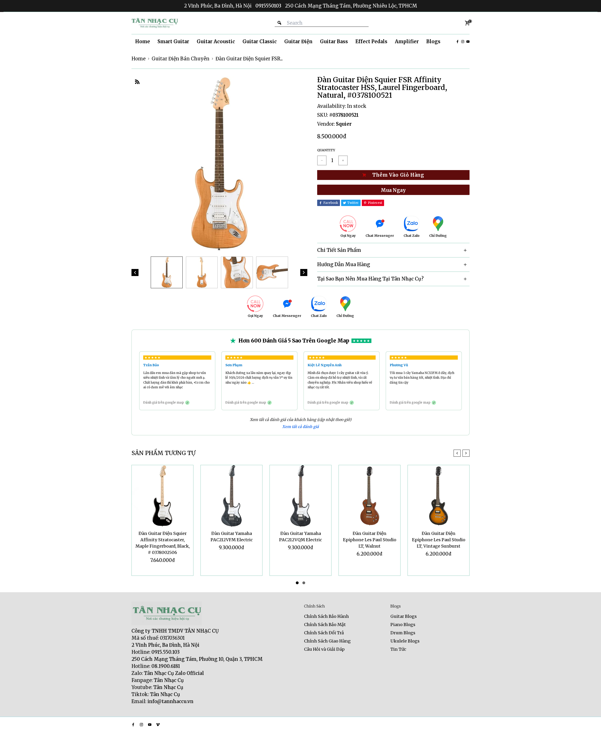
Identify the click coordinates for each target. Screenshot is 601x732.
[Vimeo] (158, 724)
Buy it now (393, 190)
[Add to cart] (393, 175)
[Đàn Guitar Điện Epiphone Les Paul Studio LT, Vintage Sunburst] (438, 496)
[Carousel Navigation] (462, 453)
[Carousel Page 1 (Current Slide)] (297, 582)
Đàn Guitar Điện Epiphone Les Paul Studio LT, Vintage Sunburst (438, 540)
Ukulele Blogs (405, 641)
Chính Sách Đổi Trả (324, 632)
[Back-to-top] (590, 723)
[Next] (303, 272)
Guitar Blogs (403, 616)
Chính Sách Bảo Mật (325, 624)
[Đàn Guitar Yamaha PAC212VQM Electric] (300, 496)
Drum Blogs (402, 632)
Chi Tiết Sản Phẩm (339, 250)
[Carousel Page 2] (303, 582)
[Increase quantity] (343, 160)
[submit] (279, 23)
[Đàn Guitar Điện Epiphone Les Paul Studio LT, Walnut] (369, 496)
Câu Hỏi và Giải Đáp (324, 649)
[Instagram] (462, 41)
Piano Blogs (402, 624)
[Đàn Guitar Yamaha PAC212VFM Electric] (231, 496)
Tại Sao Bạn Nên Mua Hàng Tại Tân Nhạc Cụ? (370, 279)
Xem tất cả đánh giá (300, 426)
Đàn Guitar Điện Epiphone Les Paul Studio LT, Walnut (369, 540)
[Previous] (135, 272)
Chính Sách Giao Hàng (327, 641)
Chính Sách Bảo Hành (326, 616)
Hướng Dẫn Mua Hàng (343, 264)
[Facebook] (457, 41)
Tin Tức (398, 649)
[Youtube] (468, 41)
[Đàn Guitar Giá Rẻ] (154, 23)
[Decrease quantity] (322, 160)
